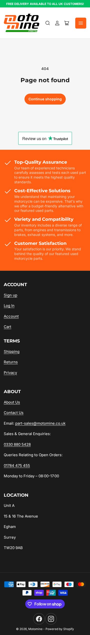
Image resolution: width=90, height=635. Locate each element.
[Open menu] (80, 23)
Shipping (12, 351)
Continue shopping (45, 99)
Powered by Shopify (60, 629)
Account (11, 316)
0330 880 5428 (17, 444)
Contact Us (14, 412)
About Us (12, 402)
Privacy (10, 372)
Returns (11, 362)
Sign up (10, 295)
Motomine (35, 629)
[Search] (47, 23)
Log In (9, 305)
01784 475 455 (17, 465)
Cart (7, 326)
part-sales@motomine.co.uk (40, 423)
